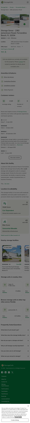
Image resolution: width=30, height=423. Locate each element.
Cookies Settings (15, 420)
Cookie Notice (18, 417)
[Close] (28, 406)
